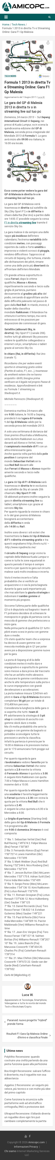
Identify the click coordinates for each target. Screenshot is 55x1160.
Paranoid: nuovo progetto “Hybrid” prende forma (27, 1022)
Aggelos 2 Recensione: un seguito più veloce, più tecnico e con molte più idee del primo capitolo (27, 1089)
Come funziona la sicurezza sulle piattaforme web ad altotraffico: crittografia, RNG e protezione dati (24, 1103)
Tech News (10, 76)
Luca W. (41, 97)
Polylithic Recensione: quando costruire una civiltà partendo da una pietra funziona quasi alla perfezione (26, 1060)
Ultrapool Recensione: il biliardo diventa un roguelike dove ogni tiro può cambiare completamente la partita (27, 1117)
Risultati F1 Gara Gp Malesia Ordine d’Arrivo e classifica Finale (27, 1035)
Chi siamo (10, 1151)
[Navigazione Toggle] (6, 17)
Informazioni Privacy (26, 1146)
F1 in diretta (20, 222)
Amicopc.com (36, 1142)
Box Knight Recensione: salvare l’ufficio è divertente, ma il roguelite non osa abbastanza (27, 1074)
